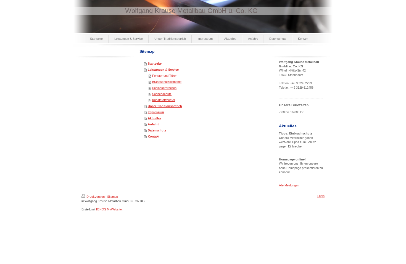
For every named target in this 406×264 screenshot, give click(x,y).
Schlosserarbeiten (164, 87)
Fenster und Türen (164, 75)
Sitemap (112, 196)
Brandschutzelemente (166, 81)
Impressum (156, 112)
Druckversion (95, 196)
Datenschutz (157, 130)
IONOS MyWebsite (109, 209)
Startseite (155, 63)
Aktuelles (154, 118)
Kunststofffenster (163, 100)
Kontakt (153, 136)
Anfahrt (153, 124)
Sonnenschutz (162, 94)
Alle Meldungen (289, 185)
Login (321, 195)
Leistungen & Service (163, 69)
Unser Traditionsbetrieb (165, 106)
